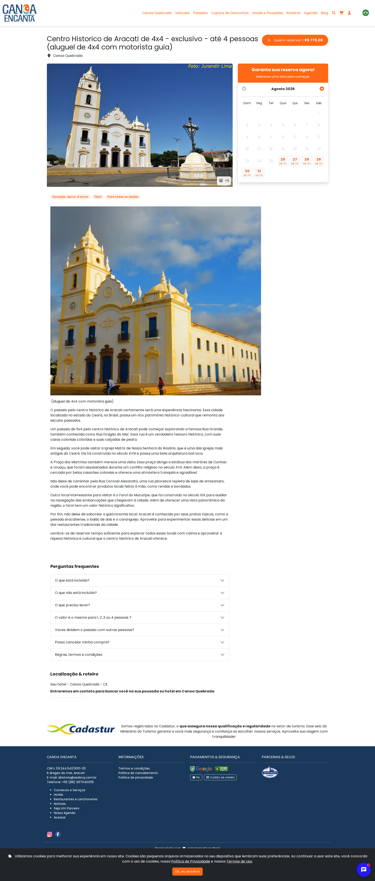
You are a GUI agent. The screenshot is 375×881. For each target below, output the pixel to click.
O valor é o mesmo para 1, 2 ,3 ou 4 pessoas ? (93, 617)
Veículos (182, 12)
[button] (365, 13)
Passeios (200, 12)
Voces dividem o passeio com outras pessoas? (94, 629)
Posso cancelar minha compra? (82, 642)
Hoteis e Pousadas (267, 12)
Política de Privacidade (190, 861)
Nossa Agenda (64, 813)
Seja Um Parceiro (66, 808)
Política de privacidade (135, 777)
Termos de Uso (239, 861)
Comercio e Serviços (69, 790)
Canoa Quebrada (157, 12)
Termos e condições (134, 768)
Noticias (60, 804)
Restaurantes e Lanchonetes (75, 799)
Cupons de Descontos (230, 12)
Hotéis (58, 794)
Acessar (60, 817)
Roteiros (293, 12)
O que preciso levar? (72, 605)
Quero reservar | (298, 40)
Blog (324, 12)
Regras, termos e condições (78, 654)
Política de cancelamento (138, 773)
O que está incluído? (72, 580)
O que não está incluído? (76, 592)
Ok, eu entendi (187, 871)
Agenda (310, 12)
